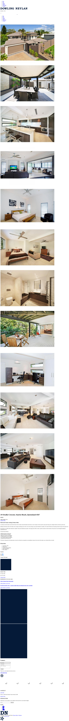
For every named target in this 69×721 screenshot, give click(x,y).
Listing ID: (4, 545)
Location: (4, 547)
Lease (4, 3)
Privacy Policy (15, 715)
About (4, 4)
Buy (3, 1)
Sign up (12, 702)
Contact (4, 6)
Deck (1, 554)
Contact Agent (2, 520)
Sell (3, 2)
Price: (4, 549)
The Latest (4, 5)
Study (1, 555)
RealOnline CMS (6, 716)
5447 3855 (2, 692)
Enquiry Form (2, 696)
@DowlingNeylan (3, 672)
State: (3, 548)
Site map (20, 715)
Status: (4, 546)
